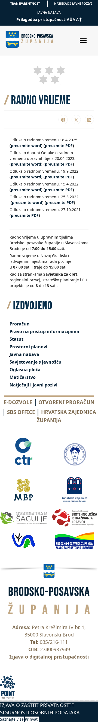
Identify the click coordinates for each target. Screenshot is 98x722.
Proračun (20, 324)
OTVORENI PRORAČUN (66, 402)
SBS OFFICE (21, 412)
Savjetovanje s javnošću (36, 362)
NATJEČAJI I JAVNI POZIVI (73, 3)
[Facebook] (63, 119)
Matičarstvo (23, 377)
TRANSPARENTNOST (25, 3)
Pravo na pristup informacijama (44, 331)
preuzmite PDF (59, 145)
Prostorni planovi (28, 347)
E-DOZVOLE (18, 402)
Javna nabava (24, 354)
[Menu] (83, 41)
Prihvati (32, 719)
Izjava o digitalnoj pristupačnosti (49, 656)
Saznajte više (12, 719)
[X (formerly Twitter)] (76, 119)
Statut (16, 339)
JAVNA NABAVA (49, 12)
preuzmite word (26, 145)
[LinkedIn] (89, 119)
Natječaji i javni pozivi (33, 385)
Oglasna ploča (25, 370)
